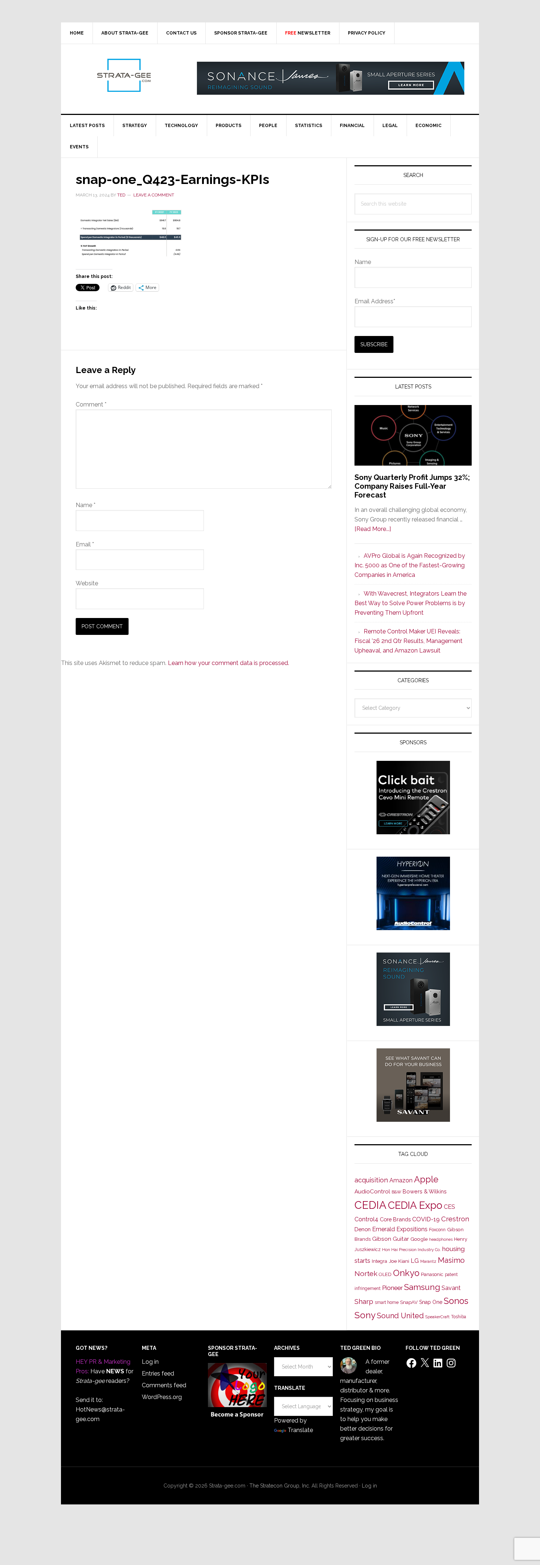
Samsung (422, 1287)
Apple (426, 1179)
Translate (300, 1430)
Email (85, 544)
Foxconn (437, 1229)
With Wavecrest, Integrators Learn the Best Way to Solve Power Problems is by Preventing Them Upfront (410, 603)
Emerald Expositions (400, 1229)
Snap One (430, 1302)
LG (415, 1260)
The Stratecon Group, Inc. (280, 1486)
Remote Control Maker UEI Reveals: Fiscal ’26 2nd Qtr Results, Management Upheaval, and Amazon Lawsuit (408, 641)
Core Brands (395, 1219)
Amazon (401, 1180)
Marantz (428, 1261)
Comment (91, 404)
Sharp (363, 1301)
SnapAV (409, 1302)
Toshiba (458, 1316)
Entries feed (158, 1373)
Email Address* (374, 301)
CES (449, 1206)
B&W (396, 1191)
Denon (362, 1229)
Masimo (451, 1260)
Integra (379, 1261)
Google (419, 1239)
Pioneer (392, 1287)
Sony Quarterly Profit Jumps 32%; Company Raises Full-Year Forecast (412, 486)
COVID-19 (426, 1219)
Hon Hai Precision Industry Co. (411, 1249)
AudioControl (372, 1191)
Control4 (366, 1219)
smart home (387, 1302)
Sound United (400, 1315)
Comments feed (164, 1385)
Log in (150, 1361)
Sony (364, 1315)
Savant (451, 1287)
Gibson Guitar (390, 1239)
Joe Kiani (399, 1261)
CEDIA (370, 1205)
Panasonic (432, 1274)
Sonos (456, 1301)
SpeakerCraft (437, 1317)
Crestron (455, 1219)
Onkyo (406, 1273)
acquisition (371, 1180)
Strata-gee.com (123, 75)
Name (86, 505)
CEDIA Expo (415, 1205)
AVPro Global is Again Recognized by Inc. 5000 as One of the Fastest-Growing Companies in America (409, 565)
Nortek (365, 1273)
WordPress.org (162, 1397)
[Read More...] (372, 528)
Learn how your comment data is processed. (228, 662)
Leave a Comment (153, 195)
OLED (385, 1274)
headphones (441, 1239)
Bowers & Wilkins (425, 1191)
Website (87, 583)
